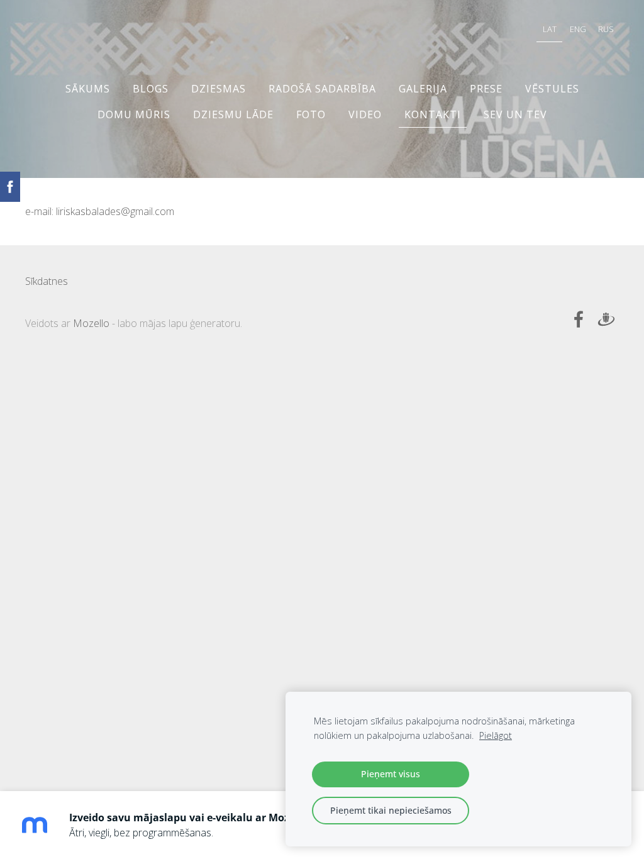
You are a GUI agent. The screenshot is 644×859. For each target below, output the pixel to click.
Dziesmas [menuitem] (218, 89)
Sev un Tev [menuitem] (515, 114)
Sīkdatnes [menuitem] (46, 281)
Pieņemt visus (390, 774)
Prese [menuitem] (486, 89)
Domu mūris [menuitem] (133, 114)
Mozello (91, 323)
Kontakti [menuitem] (432, 114)
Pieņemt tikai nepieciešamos (391, 810)
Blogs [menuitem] (151, 89)
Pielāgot (495, 735)
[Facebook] (578, 319)
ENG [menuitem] (578, 29)
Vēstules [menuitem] (552, 89)
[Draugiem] (606, 319)
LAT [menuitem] (550, 29)
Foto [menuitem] (311, 114)
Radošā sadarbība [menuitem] (322, 89)
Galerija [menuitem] (423, 89)
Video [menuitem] (365, 114)
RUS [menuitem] (606, 29)
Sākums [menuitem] (87, 89)
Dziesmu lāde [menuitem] (233, 114)
